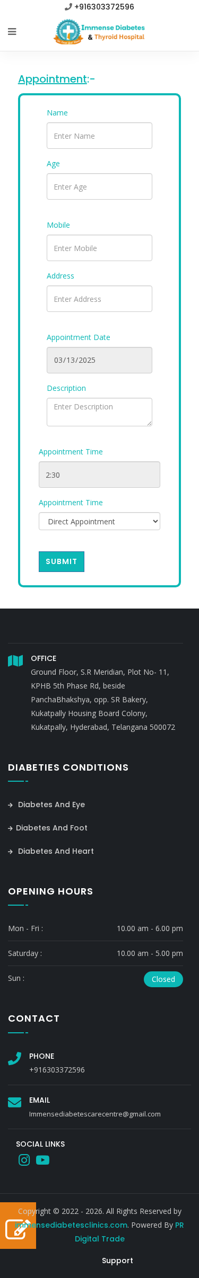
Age (53, 163)
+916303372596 (104, 7)
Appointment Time (71, 451)
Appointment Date (78, 337)
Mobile (58, 225)
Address (60, 276)
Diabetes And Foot (52, 828)
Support (117, 1260)
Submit (61, 561)
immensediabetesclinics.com (71, 1225)
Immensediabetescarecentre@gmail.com (95, 1114)
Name (57, 113)
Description (66, 388)
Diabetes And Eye (50, 804)
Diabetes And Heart (55, 851)
